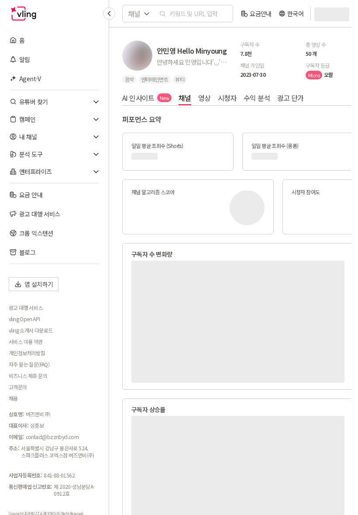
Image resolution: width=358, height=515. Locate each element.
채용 (13, 398)
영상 (204, 98)
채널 (185, 98)
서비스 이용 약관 (26, 341)
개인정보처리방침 (27, 353)
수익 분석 (257, 98)
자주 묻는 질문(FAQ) (29, 364)
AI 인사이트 (145, 98)
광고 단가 (290, 98)
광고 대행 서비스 (26, 307)
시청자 (227, 98)
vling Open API (24, 319)
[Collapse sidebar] (109, 13)
